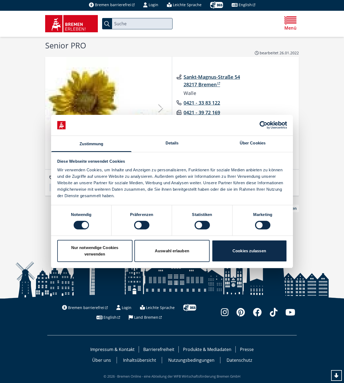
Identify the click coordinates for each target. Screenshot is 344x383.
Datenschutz (239, 360)
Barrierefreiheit (158, 349)
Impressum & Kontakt (112, 349)
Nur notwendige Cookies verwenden (94, 250)
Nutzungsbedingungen (191, 360)
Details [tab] (172, 143)
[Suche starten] (107, 23)
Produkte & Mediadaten (207, 349)
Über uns (101, 360)
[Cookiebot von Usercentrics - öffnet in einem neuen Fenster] (263, 125)
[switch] (141, 225)
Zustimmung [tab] (91, 143)
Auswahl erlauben (172, 251)
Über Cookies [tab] (253, 143)
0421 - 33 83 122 (202, 103)
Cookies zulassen (249, 251)
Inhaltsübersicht (139, 360)
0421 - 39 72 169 (202, 112)
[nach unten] (336, 375)
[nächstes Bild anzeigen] (160, 107)
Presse (247, 349)
